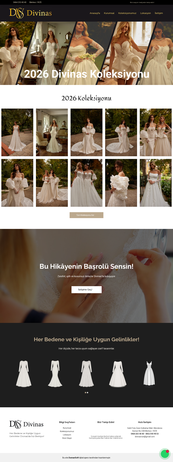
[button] (85, 392)
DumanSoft (74, 458)
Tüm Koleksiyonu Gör (85, 215)
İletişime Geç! (85, 289)
